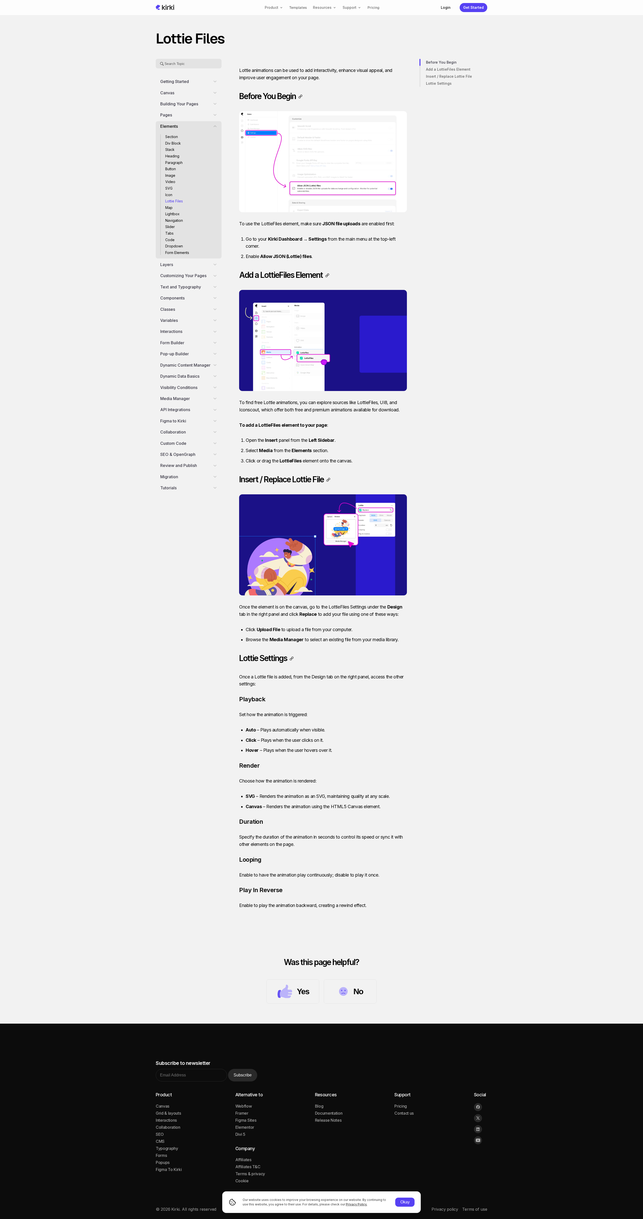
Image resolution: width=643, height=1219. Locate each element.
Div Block (173, 143)
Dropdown (174, 246)
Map (169, 207)
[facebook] (478, 1107)
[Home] (165, 7)
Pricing (373, 7)
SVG (169, 188)
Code (170, 240)
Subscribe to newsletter (183, 1063)
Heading (172, 156)
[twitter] (478, 1118)
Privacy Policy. (356, 1204)
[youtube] (478, 1140)
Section (171, 137)
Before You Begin (441, 62)
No (358, 991)
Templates (298, 7)
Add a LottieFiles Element (448, 69)
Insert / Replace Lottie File (449, 76)
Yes (303, 991)
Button (170, 169)
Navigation (174, 220)
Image (170, 175)
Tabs (169, 233)
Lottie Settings (439, 83)
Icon (168, 194)
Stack (170, 149)
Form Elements (177, 252)
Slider (170, 227)
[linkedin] (478, 1129)
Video (170, 182)
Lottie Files (174, 201)
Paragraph (174, 162)
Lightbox (172, 214)
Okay (405, 1202)
